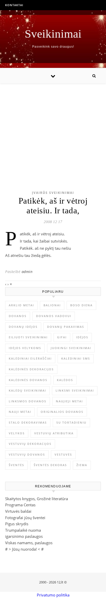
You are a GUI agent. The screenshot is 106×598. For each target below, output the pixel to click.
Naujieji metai (69, 401)
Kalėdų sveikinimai (27, 390)
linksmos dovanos (27, 401)
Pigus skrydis (16, 523)
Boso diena (81, 305)
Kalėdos (65, 380)
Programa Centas (20, 504)
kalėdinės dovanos (28, 380)
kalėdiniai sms (75, 358)
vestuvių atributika (54, 433)
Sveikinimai (53, 34)
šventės (16, 465)
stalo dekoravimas (28, 422)
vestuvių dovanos (27, 454)
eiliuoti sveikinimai (28, 337)
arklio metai (21, 305)
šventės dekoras (50, 465)
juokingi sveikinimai (71, 348)
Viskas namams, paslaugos (28, 542)
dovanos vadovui (53, 316)
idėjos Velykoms (25, 348)
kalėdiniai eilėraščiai (30, 358)
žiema (81, 465)
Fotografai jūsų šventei (25, 517)
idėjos (82, 337)
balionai (52, 305)
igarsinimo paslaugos (24, 536)
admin (27, 271)
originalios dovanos (62, 412)
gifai (62, 337)
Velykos (17, 433)
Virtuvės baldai (18, 511)
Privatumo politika (53, 594)
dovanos (17, 316)
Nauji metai (20, 412)
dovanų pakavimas (65, 327)
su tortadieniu (71, 422)
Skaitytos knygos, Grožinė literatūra (36, 498)
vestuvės (63, 454)
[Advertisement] (53, 129)
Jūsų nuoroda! (24, 549)
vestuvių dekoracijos (30, 444)
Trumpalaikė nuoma (23, 530)
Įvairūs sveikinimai (53, 193)
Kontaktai (14, 5)
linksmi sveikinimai (75, 390)
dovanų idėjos (23, 327)
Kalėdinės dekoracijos (31, 369)
